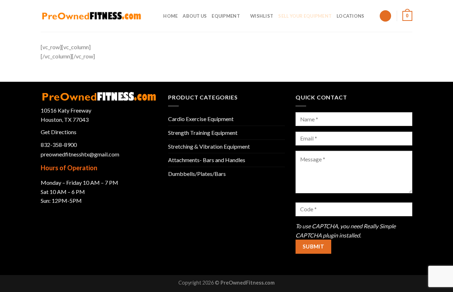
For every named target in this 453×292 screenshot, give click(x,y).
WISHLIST (261, 16)
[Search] (155, 16)
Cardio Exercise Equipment (201, 118)
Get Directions (58, 131)
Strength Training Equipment (202, 132)
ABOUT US (195, 16)
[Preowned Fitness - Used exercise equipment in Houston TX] (91, 15)
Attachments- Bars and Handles (206, 159)
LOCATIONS (350, 16)
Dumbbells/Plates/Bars (197, 173)
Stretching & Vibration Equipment (209, 146)
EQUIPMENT (226, 16)
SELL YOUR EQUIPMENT (305, 16)
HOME (170, 16)
